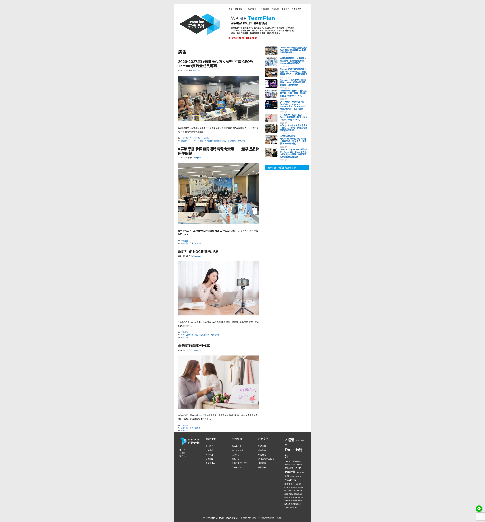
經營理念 (209, 454)
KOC (183, 335)
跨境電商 (198, 243)
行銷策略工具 (237, 467)
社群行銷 (184, 138)
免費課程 (208, 141)
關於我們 (209, 446)
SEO (189, 141)
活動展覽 (262, 454)
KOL (302, 441)
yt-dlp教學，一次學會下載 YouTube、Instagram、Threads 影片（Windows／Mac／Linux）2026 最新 (293, 105)
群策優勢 (209, 450)
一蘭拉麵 (287, 461)
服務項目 (252, 9)
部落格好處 (293, 507)
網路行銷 (235, 459)
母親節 (197, 428)
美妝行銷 (294, 497)
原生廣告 (299, 464)
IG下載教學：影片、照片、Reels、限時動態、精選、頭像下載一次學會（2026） (293, 117)
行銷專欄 (265, 9)
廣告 (224, 141)
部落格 (286, 507)
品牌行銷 (217, 141)
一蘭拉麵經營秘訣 (296, 461)
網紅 (285, 491)
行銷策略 (287, 501)
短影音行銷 (232, 141)
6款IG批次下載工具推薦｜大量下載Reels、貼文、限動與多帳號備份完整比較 (294, 128)
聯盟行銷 (300, 497)
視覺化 (300, 501)
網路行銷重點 (298, 494)
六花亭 (293, 464)
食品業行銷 (236, 446)
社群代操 (298, 484)
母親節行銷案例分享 (194, 346)
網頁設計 (287, 497)
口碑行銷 (297, 468)
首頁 (230, 9)
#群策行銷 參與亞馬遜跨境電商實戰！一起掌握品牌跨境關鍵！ (218, 151)
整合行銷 (262, 450)
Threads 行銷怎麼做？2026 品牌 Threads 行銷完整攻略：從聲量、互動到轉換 (293, 82)
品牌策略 (235, 454)
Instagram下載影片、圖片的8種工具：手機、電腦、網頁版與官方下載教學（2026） (293, 93)
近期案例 (275, 9)
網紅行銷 (241, 141)
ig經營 (183, 141)
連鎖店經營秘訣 (296, 504)
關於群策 (239, 9)
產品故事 (298, 476)
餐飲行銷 (262, 467)
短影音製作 (215, 335)
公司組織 (209, 459)
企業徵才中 (296, 9)
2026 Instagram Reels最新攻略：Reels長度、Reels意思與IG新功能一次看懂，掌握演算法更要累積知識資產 (293, 153)
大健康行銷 (300, 472)
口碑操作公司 (288, 468)
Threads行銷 (195, 138)
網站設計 (300, 487)
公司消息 (205, 138)
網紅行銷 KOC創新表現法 (198, 252)
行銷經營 (184, 241)
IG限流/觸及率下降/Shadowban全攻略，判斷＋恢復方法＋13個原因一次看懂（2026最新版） (293, 140)
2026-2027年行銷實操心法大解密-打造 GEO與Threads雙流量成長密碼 (215, 64)
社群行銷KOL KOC (239, 463)
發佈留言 (184, 337)
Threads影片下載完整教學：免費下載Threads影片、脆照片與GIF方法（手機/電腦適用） (294, 71)
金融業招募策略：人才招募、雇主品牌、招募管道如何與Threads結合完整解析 (293, 60)
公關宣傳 (262, 463)
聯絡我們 (285, 9)
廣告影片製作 (237, 450)
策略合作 (294, 487)
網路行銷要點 (288, 494)
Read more (209, 132)
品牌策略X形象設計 (266, 459)
